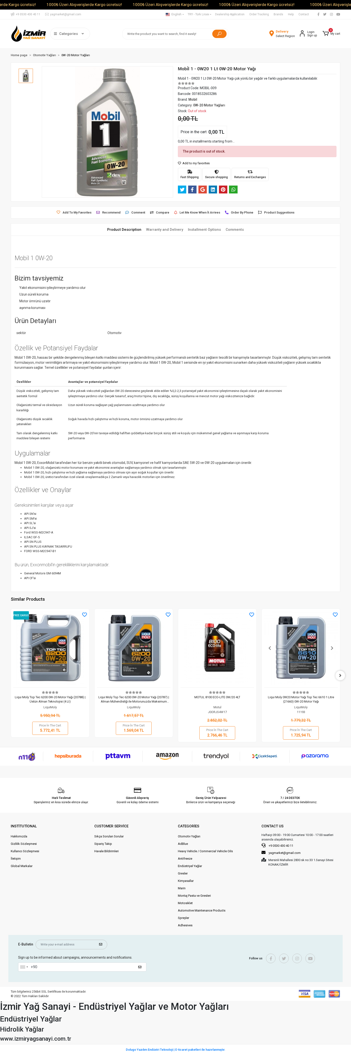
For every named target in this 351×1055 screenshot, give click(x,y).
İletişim (16, 858)
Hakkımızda (19, 836)
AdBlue (183, 844)
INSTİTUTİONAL (24, 826)
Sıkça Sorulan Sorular (109, 836)
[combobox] (23, 967)
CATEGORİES (188, 826)
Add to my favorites (196, 163)
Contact (303, 14)
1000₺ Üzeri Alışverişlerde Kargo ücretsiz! (84, 4)
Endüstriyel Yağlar (190, 866)
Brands (278, 14)
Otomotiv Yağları (189, 836)
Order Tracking (259, 14)
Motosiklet (185, 903)
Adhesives (185, 925)
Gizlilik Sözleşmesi (24, 844)
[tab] (124, 230)
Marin (182, 888)
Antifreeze (185, 858)
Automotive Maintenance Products (201, 910)
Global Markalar (21, 866)
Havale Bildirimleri (106, 851)
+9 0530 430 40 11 (280, 845)
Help (291, 14)
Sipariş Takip (103, 844)
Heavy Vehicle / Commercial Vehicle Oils (205, 851)
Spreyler (183, 918)
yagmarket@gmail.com (285, 853)
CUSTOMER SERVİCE (111, 826)
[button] (331, 33)
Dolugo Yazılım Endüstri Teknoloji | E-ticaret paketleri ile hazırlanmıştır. (175, 1049)
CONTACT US (272, 826)
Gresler (183, 873)
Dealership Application (230, 14)
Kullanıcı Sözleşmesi (25, 851)
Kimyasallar (186, 881)
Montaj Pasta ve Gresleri (194, 895)
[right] (340, 675)
